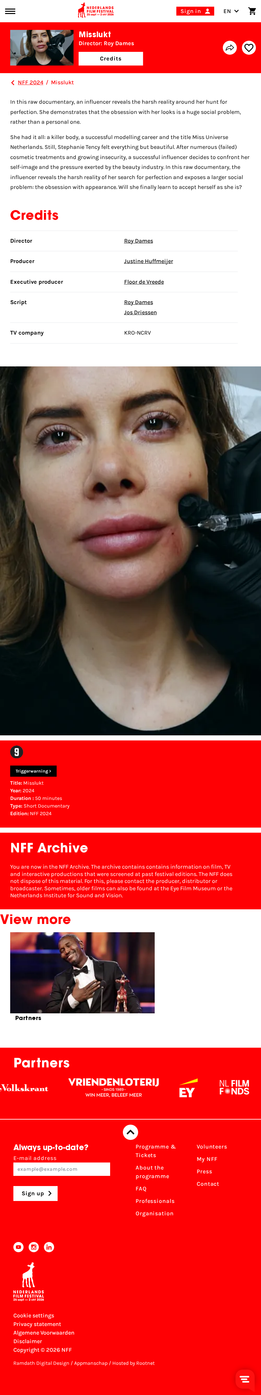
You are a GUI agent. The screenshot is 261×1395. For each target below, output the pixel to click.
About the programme (152, 1172)
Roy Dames (138, 240)
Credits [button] (111, 58)
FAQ (141, 1188)
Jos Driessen (140, 312)
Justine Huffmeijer (148, 261)
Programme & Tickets (156, 1151)
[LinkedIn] (49, 1247)
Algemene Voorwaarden (43, 1332)
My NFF (207, 1159)
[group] (82, 979)
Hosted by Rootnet (133, 1363)
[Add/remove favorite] (249, 48)
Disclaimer (27, 1341)
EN (227, 11)
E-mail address (35, 1158)
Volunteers (212, 1146)
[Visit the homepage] (96, 11)
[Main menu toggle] (10, 11)
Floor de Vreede (144, 281)
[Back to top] (130, 1132)
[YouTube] (18, 1247)
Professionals (155, 1200)
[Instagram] (34, 1247)
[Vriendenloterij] (89, 1087)
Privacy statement (37, 1324)
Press (204, 1171)
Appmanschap (91, 1363)
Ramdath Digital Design (41, 1363)
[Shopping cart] (252, 11)
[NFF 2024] (12, 82)
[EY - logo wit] (164, 1087)
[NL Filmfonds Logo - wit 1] (210, 1087)
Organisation (155, 1213)
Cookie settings (33, 1315)
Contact (208, 1183)
